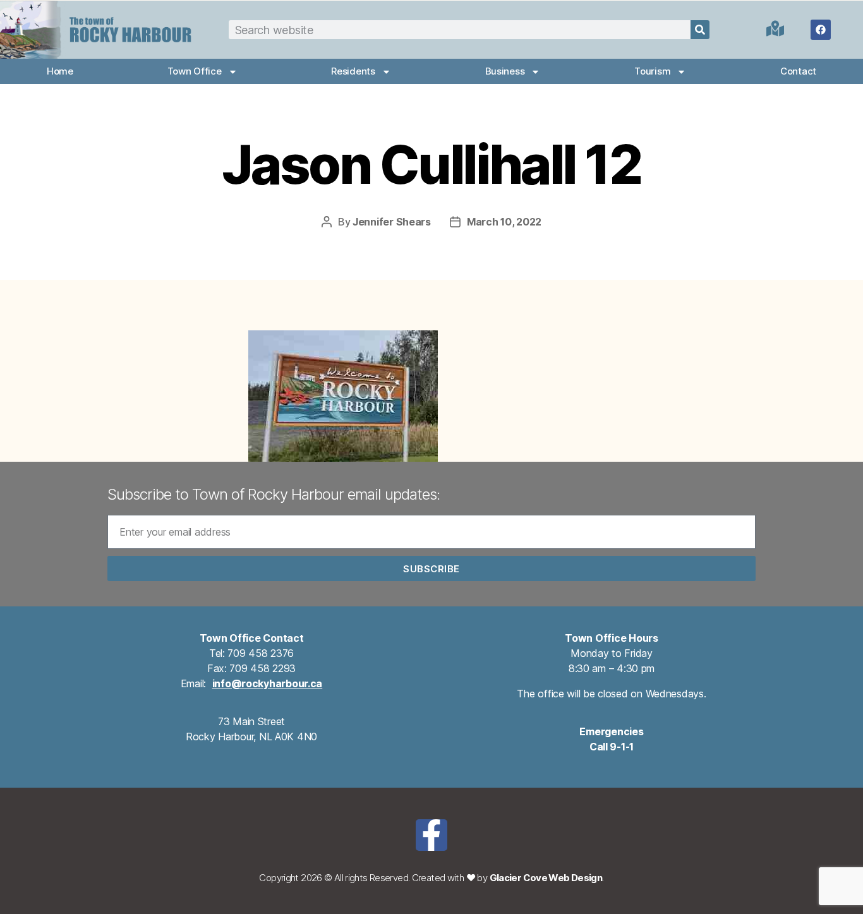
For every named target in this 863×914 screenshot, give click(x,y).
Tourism (652, 71)
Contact (798, 71)
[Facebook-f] (431, 835)
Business (505, 71)
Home (60, 71)
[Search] (700, 29)
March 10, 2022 (504, 221)
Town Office (194, 71)
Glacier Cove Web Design (546, 878)
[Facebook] (821, 30)
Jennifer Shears (392, 221)
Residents (353, 71)
